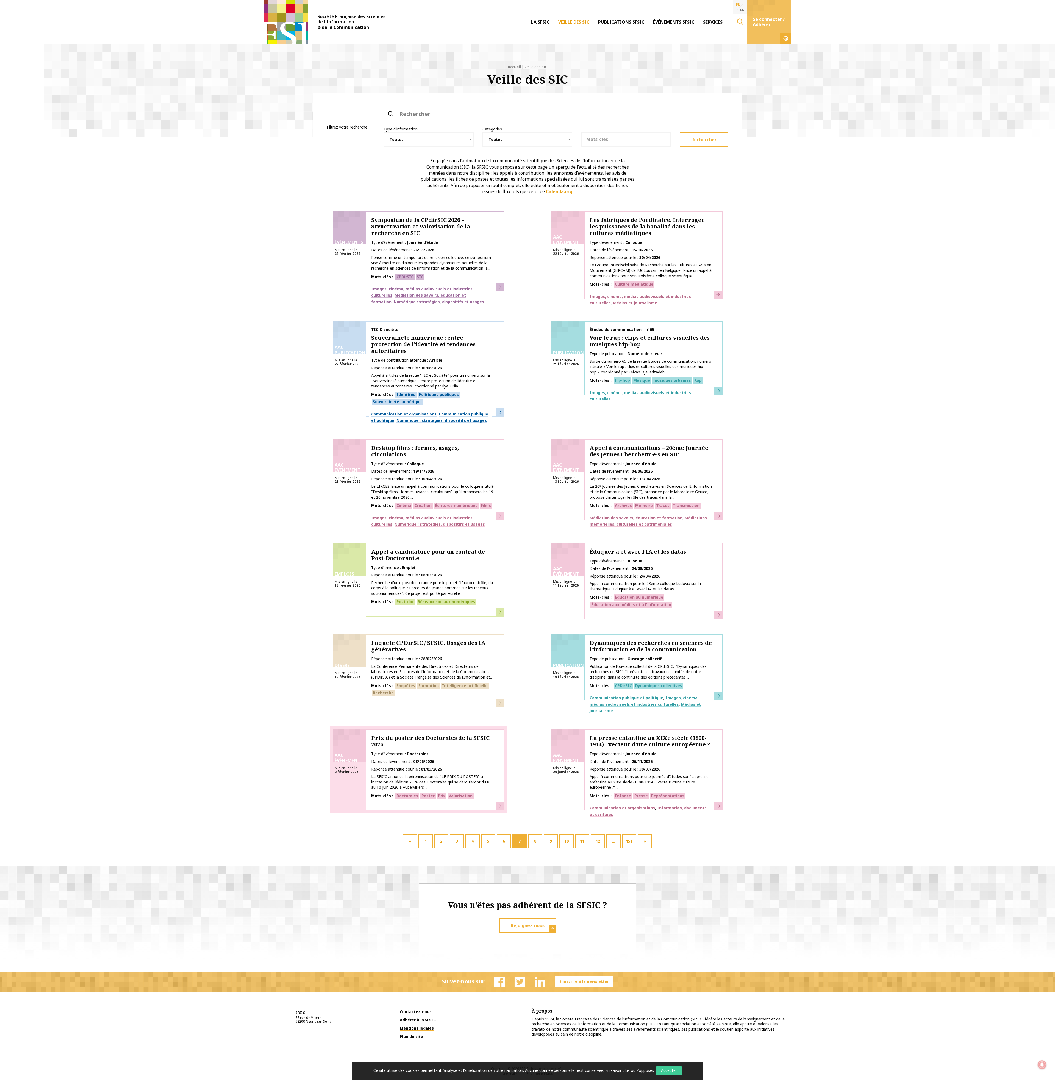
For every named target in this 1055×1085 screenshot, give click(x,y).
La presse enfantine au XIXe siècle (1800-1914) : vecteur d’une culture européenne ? (650, 741)
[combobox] (626, 139)
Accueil (514, 66)
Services (713, 22)
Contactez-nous (416, 1011)
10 (566, 841)
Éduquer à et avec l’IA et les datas (638, 551)
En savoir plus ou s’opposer (629, 1070)
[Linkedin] (540, 981)
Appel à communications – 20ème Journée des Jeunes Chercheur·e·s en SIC (649, 451)
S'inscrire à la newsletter (584, 981)
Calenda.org (559, 191)
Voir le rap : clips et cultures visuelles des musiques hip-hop (650, 341)
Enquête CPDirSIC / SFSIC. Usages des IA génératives (428, 646)
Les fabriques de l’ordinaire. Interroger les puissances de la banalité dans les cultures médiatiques (647, 226)
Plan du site (411, 1036)
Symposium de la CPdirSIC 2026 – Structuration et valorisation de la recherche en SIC (420, 226)
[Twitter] (519, 981)
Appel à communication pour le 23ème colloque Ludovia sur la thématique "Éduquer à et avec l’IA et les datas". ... (645, 586)
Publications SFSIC (621, 22)
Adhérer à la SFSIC (418, 1019)
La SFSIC (540, 22)
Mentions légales (417, 1028)
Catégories (492, 129)
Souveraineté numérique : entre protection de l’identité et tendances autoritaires (423, 344)
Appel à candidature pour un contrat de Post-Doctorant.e (428, 555)
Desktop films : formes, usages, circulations (415, 451)
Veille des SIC (573, 22)
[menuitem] (540, 22)
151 (629, 841)
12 (598, 841)
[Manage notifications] (1042, 1064)
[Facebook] (499, 981)
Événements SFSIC (673, 22)
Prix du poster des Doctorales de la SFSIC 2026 (430, 741)
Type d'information (401, 129)
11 (582, 841)
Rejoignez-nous (528, 925)
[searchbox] (626, 139)
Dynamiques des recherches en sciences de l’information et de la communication (651, 646)
